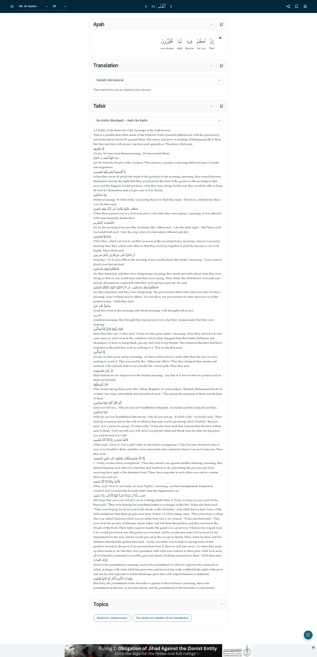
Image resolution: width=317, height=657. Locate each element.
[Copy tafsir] (221, 106)
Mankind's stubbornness (112, 617)
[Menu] (12, 6)
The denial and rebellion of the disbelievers (162, 617)
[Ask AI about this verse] (308, 635)
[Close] (313, 647)
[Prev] (146, 6)
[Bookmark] (296, 6)
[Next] (171, 6)
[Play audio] (220, 37)
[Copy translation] (221, 66)
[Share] (288, 6)
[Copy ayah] (221, 24)
